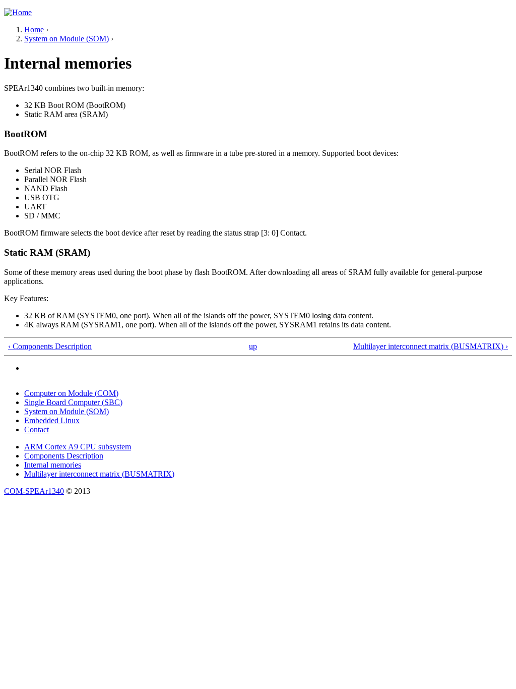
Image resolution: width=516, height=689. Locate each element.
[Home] (18, 12)
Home (34, 29)
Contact (36, 429)
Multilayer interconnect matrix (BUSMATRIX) (99, 474)
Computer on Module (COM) (71, 393)
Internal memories (52, 465)
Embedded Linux (52, 420)
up (253, 346)
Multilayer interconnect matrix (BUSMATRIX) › (430, 346)
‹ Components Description (50, 346)
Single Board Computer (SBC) (73, 402)
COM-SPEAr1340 (34, 491)
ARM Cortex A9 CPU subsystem (77, 446)
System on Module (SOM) (66, 38)
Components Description (63, 455)
